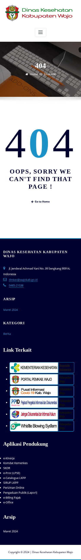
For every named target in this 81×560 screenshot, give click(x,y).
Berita (7, 334)
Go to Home (42, 201)
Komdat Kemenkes (15, 463)
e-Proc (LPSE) (11, 473)
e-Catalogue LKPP (14, 478)
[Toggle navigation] (40, 32)
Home (34, 74)
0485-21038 (16, 285)
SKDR (6, 468)
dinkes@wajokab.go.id (23, 280)
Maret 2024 (10, 310)
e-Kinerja (8, 458)
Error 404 (50, 74)
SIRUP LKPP (10, 483)
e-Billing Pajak (12, 497)
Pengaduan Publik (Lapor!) (20, 493)
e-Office (8, 502)
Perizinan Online (13, 488)
